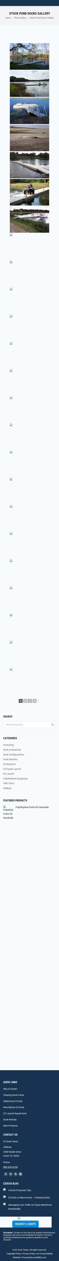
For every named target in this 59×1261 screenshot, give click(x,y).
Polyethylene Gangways (15, 778)
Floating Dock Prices (13, 1095)
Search (52, 724)
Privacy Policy (29, 1253)
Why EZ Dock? (10, 1089)
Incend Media (46, 1253)
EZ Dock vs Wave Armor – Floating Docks (29, 1197)
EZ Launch (8, 773)
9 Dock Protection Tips (19, 1190)
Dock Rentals (10, 1119)
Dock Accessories (12, 749)
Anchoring (8, 745)
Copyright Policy (14, 1253)
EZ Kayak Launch (12, 769)
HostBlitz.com (39, 1257)
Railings (7, 788)
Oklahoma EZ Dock (12, 1101)
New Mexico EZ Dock (13, 1107)
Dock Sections (10, 759)
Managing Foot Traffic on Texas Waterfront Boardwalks (30, 1207)
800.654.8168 (10, 1167)
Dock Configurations (13, 754)
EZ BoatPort (9, 764)
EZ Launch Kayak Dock (15, 1113)
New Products (10, 1125)
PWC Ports (8, 783)
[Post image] (4, 1189)
